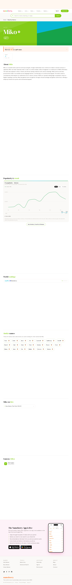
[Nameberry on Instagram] (11, 572)
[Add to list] (19, 32)
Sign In (57, 11)
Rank (56, 186)
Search (58, 15)
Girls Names (6, 562)
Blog (54, 562)
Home (4, 19)
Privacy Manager (22, 582)
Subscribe (64, 11)
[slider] (62, 212)
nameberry (8, 577)
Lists (26, 11)
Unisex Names (6, 567)
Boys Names (6, 564)
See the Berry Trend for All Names (36, 224)
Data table (8, 216)
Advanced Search (24, 564)
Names (19, 11)
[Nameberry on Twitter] (4, 572)
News (32, 11)
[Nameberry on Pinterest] (9, 572)
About (54, 564)
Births (60, 186)
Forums (38, 11)
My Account (40, 567)
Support (29, 582)
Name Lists (22, 562)
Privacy (16, 582)
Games (45, 11)
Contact (55, 567)
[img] (36, 200)
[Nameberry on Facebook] (6, 572)
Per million (64, 186)
